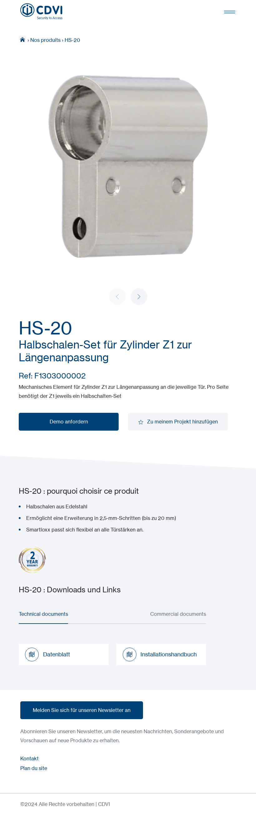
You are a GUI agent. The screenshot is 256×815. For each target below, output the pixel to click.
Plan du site (33, 768)
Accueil (22, 39)
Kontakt (29, 758)
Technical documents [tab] (43, 614)
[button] (138, 296)
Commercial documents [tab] (178, 614)
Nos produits (45, 40)
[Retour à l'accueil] (41, 11)
